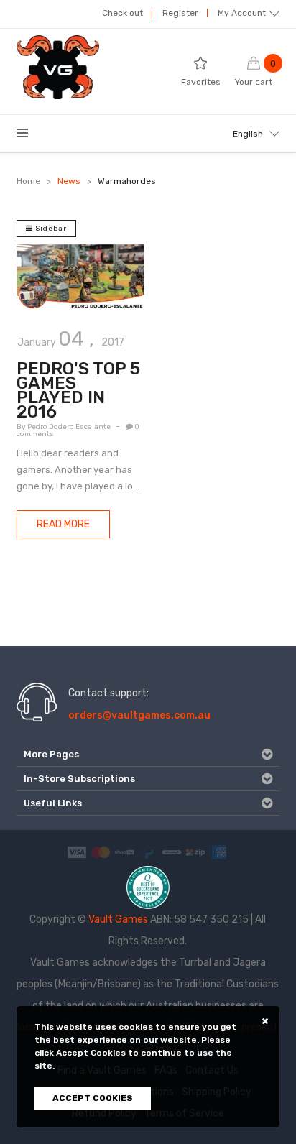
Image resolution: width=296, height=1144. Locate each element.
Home (28, 181)
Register (180, 13)
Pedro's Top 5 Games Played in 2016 (78, 390)
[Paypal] (148, 851)
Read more (63, 524)
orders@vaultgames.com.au (139, 715)
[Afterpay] (171, 851)
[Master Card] (100, 851)
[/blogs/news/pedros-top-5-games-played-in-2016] (80, 277)
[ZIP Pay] (195, 851)
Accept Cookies (92, 1098)
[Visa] (77, 851)
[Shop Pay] (124, 851)
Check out (122, 13)
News (68, 181)
